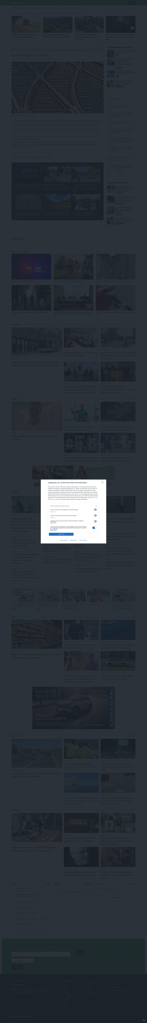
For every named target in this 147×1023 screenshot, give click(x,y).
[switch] (94, 509)
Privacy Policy (83, 540)
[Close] (103, 482)
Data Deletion (64, 540)
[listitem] (73, 506)
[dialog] (73, 511)
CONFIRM (61, 534)
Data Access (73, 540)
